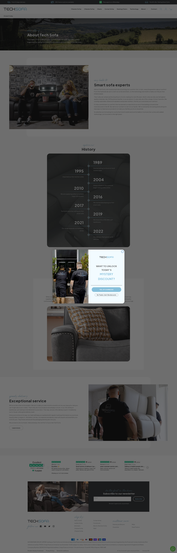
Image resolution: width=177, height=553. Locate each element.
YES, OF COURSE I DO (106, 289)
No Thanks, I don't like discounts (106, 295)
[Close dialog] (122, 252)
